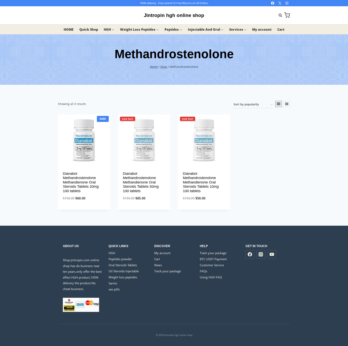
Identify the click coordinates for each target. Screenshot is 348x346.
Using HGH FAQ (211, 277)
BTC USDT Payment (213, 259)
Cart (280, 29)
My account (261, 29)
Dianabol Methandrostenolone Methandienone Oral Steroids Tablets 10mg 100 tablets (201, 182)
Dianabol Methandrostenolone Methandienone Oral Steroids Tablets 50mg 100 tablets (141, 182)
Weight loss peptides (123, 277)
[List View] (287, 104)
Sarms (113, 283)
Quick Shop (88, 29)
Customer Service (212, 265)
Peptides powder (120, 259)
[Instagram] (287, 3)
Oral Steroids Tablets (123, 265)
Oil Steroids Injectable (124, 271)
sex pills (114, 289)
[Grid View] (278, 104)
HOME (69, 29)
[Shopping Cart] (287, 15)
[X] (280, 3)
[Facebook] (273, 3)
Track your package (167, 271)
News (158, 265)
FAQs (203, 271)
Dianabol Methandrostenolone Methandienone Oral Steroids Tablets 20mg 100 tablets (81, 182)
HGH (112, 253)
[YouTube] (271, 254)
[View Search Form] (278, 15)
